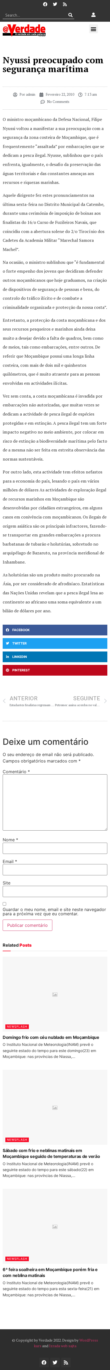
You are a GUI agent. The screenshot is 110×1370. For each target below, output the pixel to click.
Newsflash (17, 1026)
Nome (10, 840)
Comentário (16, 771)
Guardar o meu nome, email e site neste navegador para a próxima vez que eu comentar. (54, 911)
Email (10, 861)
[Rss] (65, 4)
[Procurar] (70, 15)
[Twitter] (55, 4)
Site (6, 883)
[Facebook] (45, 4)
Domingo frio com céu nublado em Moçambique (51, 1037)
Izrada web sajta (62, 1345)
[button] (93, 28)
